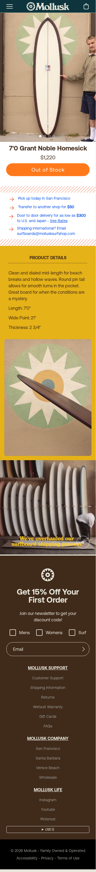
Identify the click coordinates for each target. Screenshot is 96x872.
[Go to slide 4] (54, 136)
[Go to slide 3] (49, 136)
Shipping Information (47, 687)
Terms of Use (68, 858)
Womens (54, 632)
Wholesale (48, 777)
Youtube (48, 809)
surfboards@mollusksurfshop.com (46, 233)
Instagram (47, 800)
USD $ (49, 829)
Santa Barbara (48, 758)
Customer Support (48, 678)
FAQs (48, 726)
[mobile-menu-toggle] (9, 6)
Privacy (47, 858)
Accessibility (26, 858)
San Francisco (48, 748)
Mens (24, 632)
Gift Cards (47, 716)
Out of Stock (48, 169)
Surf (82, 632)
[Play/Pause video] (83, 542)
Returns (48, 697)
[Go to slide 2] (45, 136)
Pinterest (48, 819)
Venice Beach (48, 768)
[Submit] (83, 649)
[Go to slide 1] (40, 136)
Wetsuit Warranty (48, 707)
